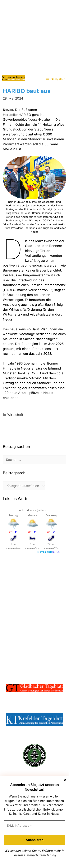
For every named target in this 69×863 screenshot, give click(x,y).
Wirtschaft (15, 415)
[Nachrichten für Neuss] (13, 78)
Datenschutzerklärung (40, 855)
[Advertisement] (34, 36)
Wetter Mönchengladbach (32, 510)
